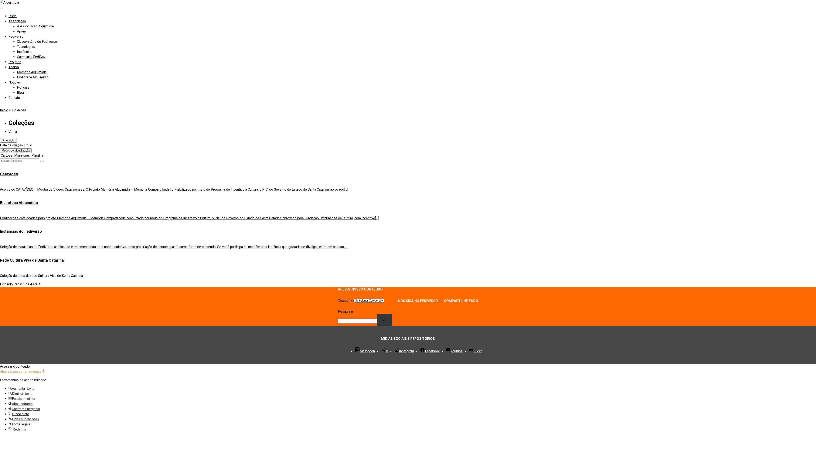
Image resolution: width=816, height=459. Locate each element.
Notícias (14, 82)
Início (12, 16)
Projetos (14, 62)
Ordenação (8, 140)
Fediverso (16, 36)
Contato (14, 98)
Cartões (6, 155)
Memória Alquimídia (32, 72)
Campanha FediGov (31, 57)
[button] (23, 372)
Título (28, 145)
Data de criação (11, 145)
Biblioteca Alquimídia (32, 77)
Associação (17, 21)
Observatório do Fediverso (37, 42)
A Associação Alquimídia (35, 26)
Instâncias (24, 52)
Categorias (346, 300)
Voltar (12, 132)
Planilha (37, 155)
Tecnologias (26, 47)
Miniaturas (21, 155)
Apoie (21, 31)
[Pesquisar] (384, 320)
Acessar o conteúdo (15, 366)
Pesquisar (345, 311)
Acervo (13, 67)
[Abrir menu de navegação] (1, 8)
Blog (20, 93)
